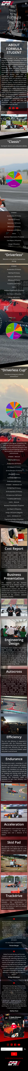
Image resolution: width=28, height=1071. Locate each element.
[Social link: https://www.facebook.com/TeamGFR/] (16, 1044)
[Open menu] (14, 1054)
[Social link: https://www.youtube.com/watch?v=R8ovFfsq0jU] (18, 108)
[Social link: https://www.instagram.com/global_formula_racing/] (8, 1044)
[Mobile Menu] (26, 3)
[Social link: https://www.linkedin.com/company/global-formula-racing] (12, 1044)
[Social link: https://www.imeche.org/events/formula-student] (10, 108)
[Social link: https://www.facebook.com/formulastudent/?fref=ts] (14, 108)
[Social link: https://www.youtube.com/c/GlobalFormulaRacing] (19, 1044)
